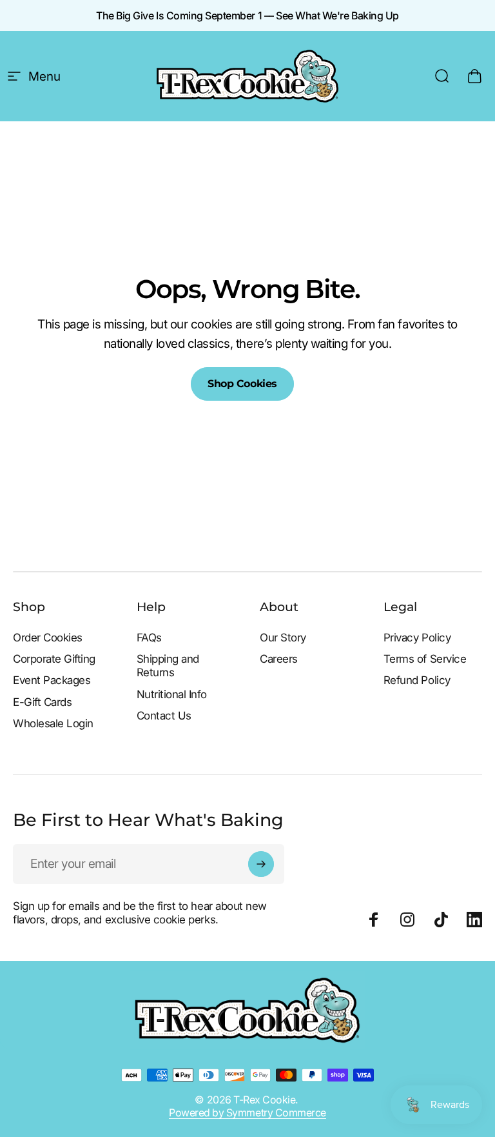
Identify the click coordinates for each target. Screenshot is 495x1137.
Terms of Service (424, 658)
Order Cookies (47, 637)
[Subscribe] (261, 864)
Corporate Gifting (54, 658)
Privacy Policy (417, 637)
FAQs (149, 637)
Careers (279, 658)
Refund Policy (417, 680)
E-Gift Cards (42, 702)
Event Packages (51, 680)
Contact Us (164, 715)
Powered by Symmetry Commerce (247, 1112)
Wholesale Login (53, 723)
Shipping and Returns (168, 665)
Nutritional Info (172, 694)
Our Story (283, 637)
